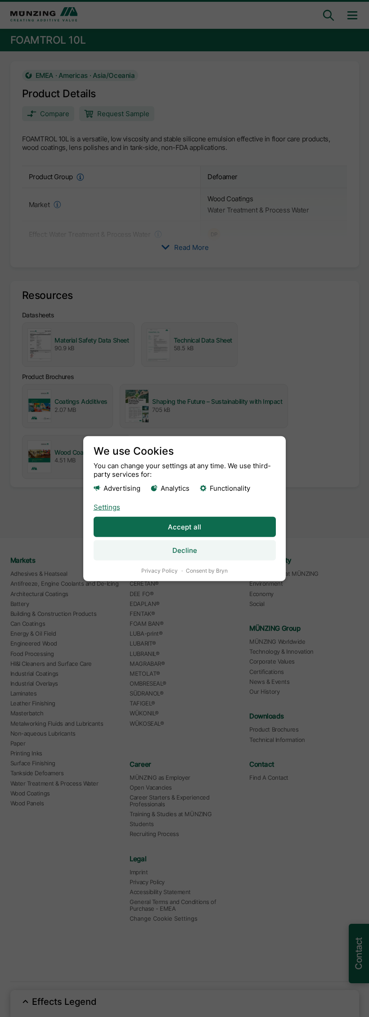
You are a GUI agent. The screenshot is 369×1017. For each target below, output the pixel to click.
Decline (184, 550)
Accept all (184, 527)
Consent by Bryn (207, 570)
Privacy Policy (159, 570)
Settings (107, 507)
